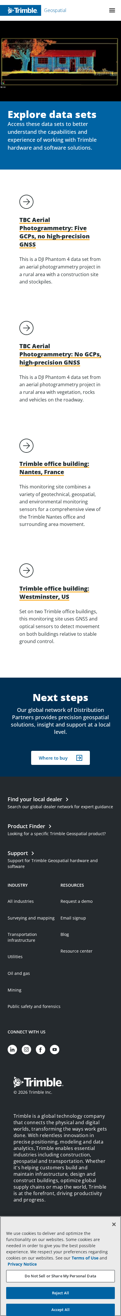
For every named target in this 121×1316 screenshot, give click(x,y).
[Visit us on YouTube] (54, 1049)
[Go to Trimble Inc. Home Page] (38, 1082)
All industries (21, 901)
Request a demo (76, 901)
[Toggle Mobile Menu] (112, 10)
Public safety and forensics (34, 1006)
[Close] (113, 1224)
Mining (14, 990)
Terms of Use (85, 1258)
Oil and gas (19, 973)
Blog (64, 934)
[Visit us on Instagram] (26, 1049)
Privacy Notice (22, 1264)
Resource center (76, 951)
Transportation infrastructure (22, 937)
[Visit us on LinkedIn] (12, 1049)
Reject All (60, 1293)
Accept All (60, 1309)
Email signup (73, 918)
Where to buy (53, 758)
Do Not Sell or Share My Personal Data (60, 1276)
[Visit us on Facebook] (40, 1049)
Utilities (15, 956)
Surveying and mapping (31, 918)
